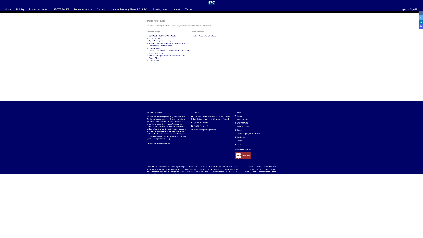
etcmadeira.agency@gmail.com (205, 130)
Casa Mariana (154, 60)
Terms (188, 9)
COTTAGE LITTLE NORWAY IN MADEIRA (162, 36)
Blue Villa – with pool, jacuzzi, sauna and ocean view (167, 56)
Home (8, 9)
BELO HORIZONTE (155, 38)
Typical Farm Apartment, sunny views (162, 41)
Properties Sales (38, 9)
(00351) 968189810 (201, 123)
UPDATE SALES (60, 9)
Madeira (175, 9)
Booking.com (159, 9)
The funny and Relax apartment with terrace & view (167, 43)
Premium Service (83, 9)
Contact (101, 9)
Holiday (20, 9)
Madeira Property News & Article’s (129, 9)
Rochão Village (154, 58)
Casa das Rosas (154, 48)
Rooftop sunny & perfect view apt (160, 46)
